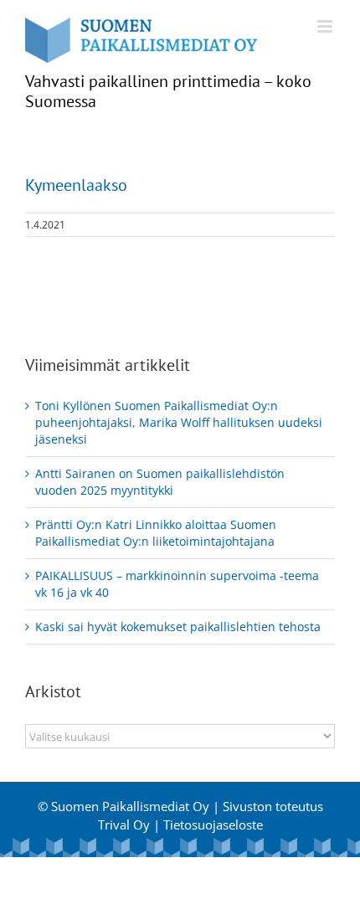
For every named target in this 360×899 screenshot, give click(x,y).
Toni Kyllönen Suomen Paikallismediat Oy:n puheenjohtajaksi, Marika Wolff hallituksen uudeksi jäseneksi (178, 422)
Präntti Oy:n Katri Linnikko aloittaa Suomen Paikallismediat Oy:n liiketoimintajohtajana (155, 532)
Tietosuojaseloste (213, 824)
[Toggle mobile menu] (326, 26)
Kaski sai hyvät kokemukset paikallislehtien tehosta (178, 626)
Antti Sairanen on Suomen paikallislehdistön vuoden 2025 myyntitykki (160, 481)
